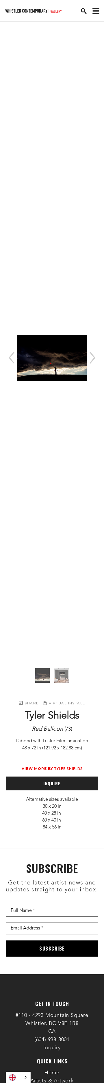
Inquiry (52, 1047)
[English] (18, 1077)
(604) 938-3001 (52, 1039)
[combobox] (18, 1077)
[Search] (84, 11)
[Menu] (95, 11)
